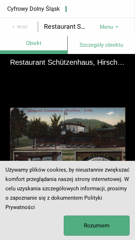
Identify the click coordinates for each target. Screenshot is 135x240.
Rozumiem (96, 225)
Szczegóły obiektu (101, 45)
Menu (106, 27)
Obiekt (33, 43)
